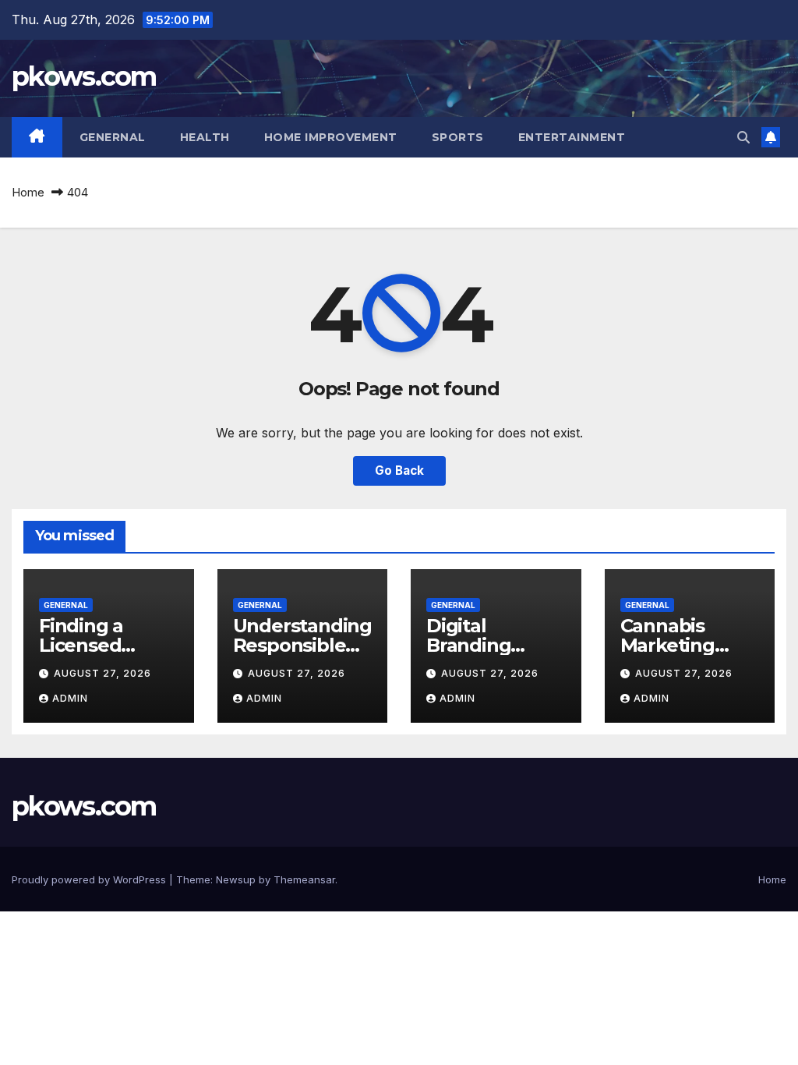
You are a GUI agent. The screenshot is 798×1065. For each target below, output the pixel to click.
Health (205, 137)
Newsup (236, 879)
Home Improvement (330, 137)
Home (28, 192)
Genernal (112, 137)
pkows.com (84, 76)
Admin (70, 698)
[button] (743, 137)
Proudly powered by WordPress (90, 879)
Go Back (399, 470)
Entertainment (572, 137)
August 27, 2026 (102, 673)
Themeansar (304, 879)
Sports (458, 137)
